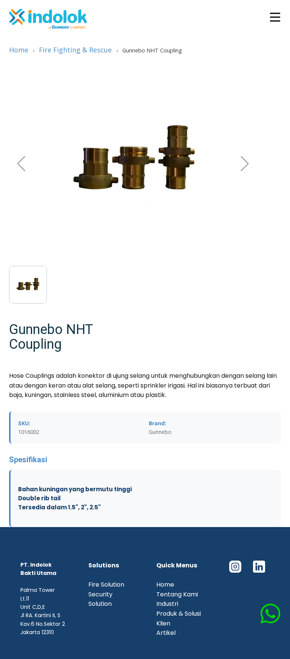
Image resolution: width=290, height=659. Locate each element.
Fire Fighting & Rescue (75, 49)
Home (18, 49)
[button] (21, 163)
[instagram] (235, 567)
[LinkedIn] (259, 567)
